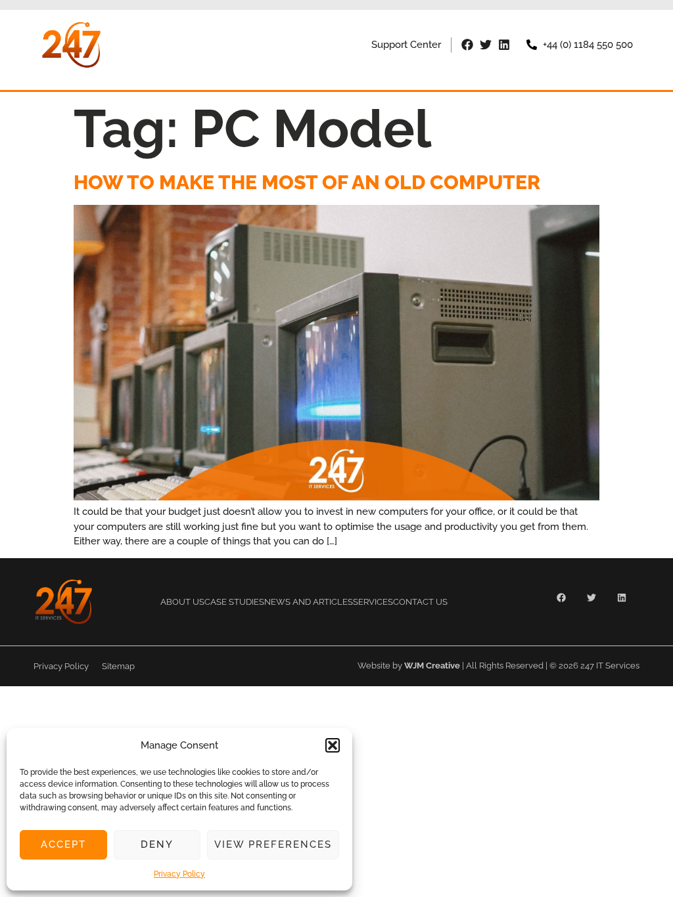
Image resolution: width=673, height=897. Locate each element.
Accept (63, 844)
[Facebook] (467, 45)
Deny (157, 844)
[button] (332, 745)
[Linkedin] (504, 45)
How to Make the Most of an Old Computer (307, 182)
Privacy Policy (179, 874)
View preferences (273, 844)
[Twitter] (486, 45)
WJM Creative (432, 665)
